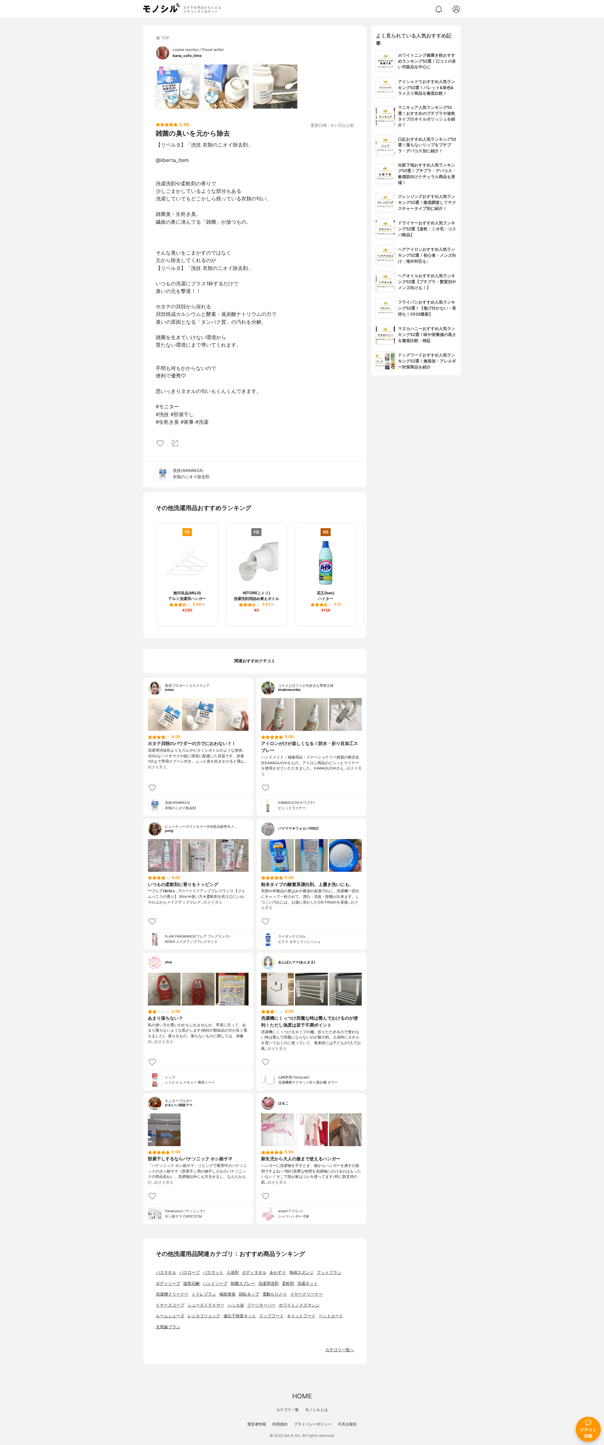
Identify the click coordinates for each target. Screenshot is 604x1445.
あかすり (278, 1272)
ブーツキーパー (261, 1305)
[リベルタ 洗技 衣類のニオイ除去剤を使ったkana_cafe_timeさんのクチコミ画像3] (275, 86)
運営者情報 (256, 1424)
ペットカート (331, 1315)
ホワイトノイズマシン (299, 1305)
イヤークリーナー (306, 1294)
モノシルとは (316, 1409)
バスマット (213, 1272)
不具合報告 (347, 1424)
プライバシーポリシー (313, 1424)
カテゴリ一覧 (287, 1409)
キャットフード (301, 1315)
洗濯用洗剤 (268, 1283)
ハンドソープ (215, 1283)
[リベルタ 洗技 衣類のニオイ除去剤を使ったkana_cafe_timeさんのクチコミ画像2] (226, 86)
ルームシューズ (170, 1315)
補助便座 (227, 1294)
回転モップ (249, 1294)
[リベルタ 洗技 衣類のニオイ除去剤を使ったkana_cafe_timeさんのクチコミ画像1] (178, 86)
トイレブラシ (204, 1294)
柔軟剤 (288, 1283)
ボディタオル (254, 1272)
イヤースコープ (170, 1305)
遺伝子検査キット (239, 1315)
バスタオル (166, 1272)
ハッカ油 (235, 1305)
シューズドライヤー (205, 1305)
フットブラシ (329, 1272)
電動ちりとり (274, 1294)
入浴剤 (232, 1272)
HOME (302, 1396)
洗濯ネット (307, 1283)
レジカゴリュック (203, 1315)
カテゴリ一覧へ (339, 1349)
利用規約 (280, 1424)
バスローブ (189, 1272)
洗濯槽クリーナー (172, 1294)
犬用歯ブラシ (168, 1327)
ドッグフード (271, 1315)
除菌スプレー (243, 1283)
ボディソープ (168, 1283)
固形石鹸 (191, 1283)
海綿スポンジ (301, 1272)
